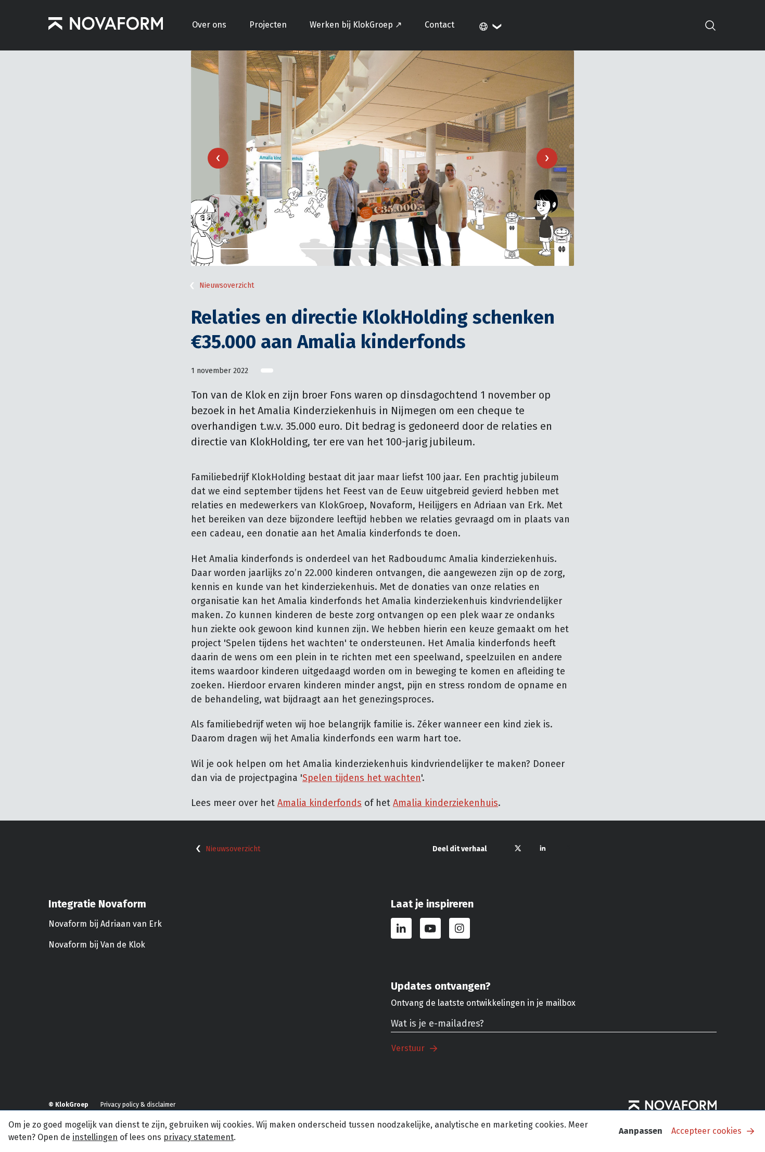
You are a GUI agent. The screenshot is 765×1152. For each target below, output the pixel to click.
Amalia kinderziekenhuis (445, 803)
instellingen (95, 1137)
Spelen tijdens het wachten (361, 778)
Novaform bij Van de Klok (96, 945)
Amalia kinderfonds (319, 803)
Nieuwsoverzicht (226, 285)
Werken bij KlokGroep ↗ (356, 25)
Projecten (268, 25)
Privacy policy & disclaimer (137, 1104)
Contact (439, 25)
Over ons (209, 25)
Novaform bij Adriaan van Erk (105, 924)
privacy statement (198, 1137)
